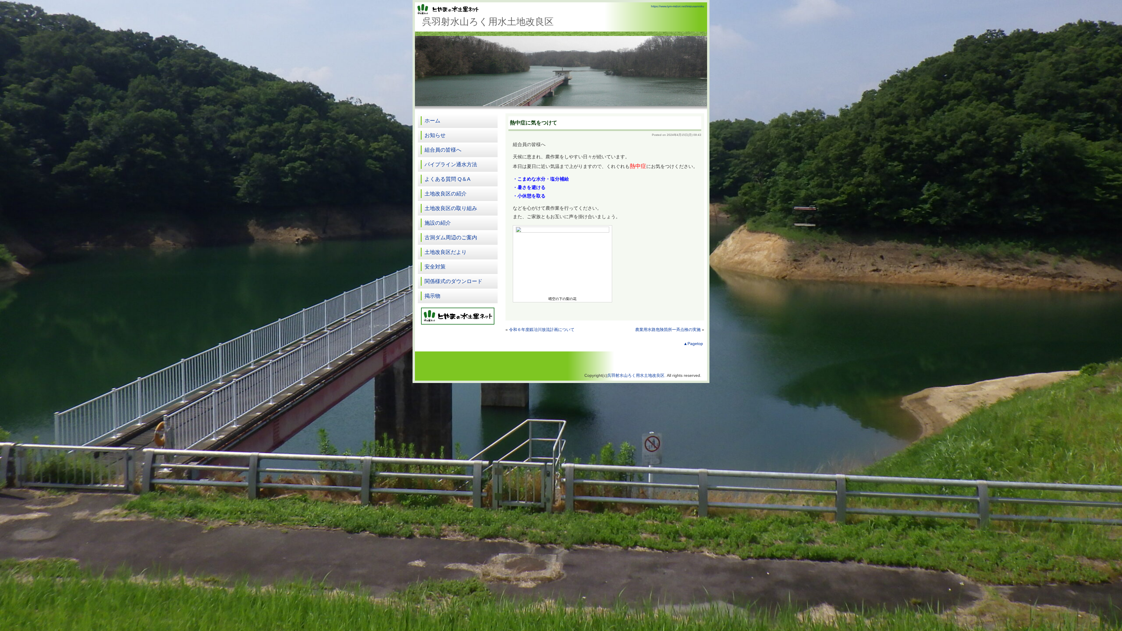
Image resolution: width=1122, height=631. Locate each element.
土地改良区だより (446, 252)
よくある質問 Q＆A (447, 179)
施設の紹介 (438, 223)
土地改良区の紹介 (446, 194)
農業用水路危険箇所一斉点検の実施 (668, 329)
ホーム (432, 121)
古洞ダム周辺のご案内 (451, 237)
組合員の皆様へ (443, 150)
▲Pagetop (693, 343)
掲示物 (432, 296)
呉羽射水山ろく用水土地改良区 (635, 375)
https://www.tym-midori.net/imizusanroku (677, 6)
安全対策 (435, 267)
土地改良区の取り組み (451, 208)
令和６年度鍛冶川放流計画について (541, 329)
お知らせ (435, 135)
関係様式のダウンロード (453, 281)
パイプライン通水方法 (451, 164)
